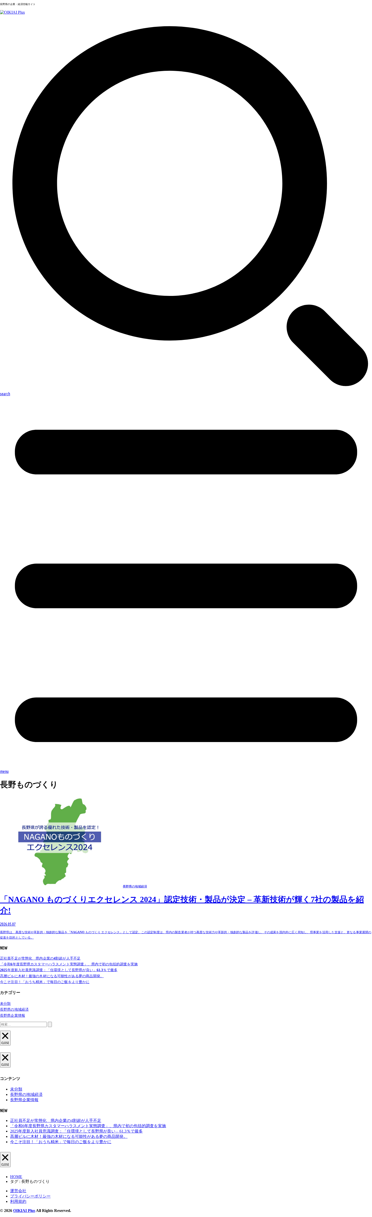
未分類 (5, 1004)
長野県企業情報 (12, 1015)
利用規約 (18, 1201)
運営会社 (18, 1191)
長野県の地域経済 (14, 1009)
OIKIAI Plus (24, 1210)
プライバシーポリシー (30, 1196)
